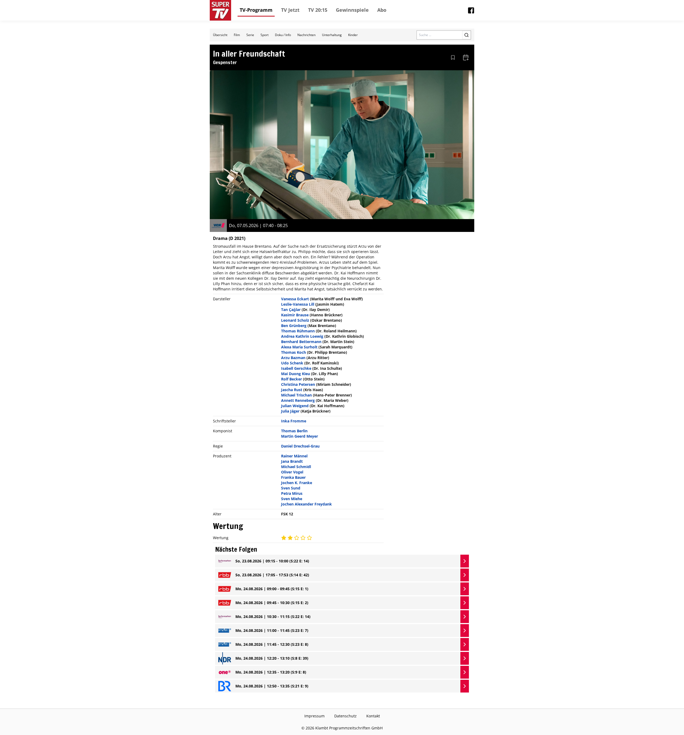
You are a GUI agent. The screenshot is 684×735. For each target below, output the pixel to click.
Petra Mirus (291, 493)
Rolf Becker (291, 379)
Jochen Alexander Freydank (306, 504)
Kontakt (373, 715)
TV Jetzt (290, 10)
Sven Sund (290, 488)
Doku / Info (283, 35)
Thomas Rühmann (298, 330)
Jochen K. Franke (296, 482)
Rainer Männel (294, 455)
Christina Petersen (298, 384)
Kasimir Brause (295, 314)
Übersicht (220, 35)
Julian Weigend (295, 405)
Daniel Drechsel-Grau (300, 446)
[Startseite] (220, 10)
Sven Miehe (291, 498)
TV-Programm (256, 10)
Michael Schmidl (296, 466)
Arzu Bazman (293, 357)
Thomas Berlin (294, 430)
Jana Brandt (292, 461)
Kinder (353, 35)
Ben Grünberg (293, 325)
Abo (381, 10)
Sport (265, 35)
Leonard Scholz (295, 320)
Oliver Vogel (292, 472)
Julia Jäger (290, 411)
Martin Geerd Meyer (299, 436)
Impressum (314, 715)
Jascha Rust (291, 389)
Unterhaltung (332, 35)
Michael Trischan (296, 395)
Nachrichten (306, 35)
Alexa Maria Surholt (299, 346)
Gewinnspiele (352, 10)
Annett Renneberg (298, 400)
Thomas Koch (293, 352)
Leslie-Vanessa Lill (297, 304)
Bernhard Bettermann (301, 341)
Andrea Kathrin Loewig (302, 336)
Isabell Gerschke (296, 368)
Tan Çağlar (291, 309)
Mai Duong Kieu (295, 373)
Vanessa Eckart (295, 298)
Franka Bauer (293, 477)
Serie (250, 35)
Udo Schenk (292, 362)
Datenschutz (345, 715)
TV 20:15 (317, 10)
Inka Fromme (293, 420)
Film (237, 35)
